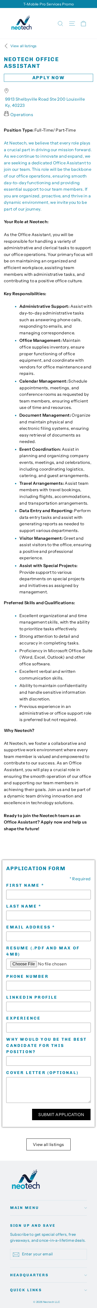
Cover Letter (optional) (42, 1072)
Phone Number (27, 976)
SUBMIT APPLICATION (61, 1114)
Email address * (30, 927)
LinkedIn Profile (31, 997)
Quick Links (26, 1290)
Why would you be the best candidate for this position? (46, 1045)
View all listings (48, 1144)
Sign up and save (33, 1225)
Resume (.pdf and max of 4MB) (43, 951)
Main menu (24, 1208)
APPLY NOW (48, 77)
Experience (23, 1018)
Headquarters (29, 1275)
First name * (25, 885)
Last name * (23, 906)
